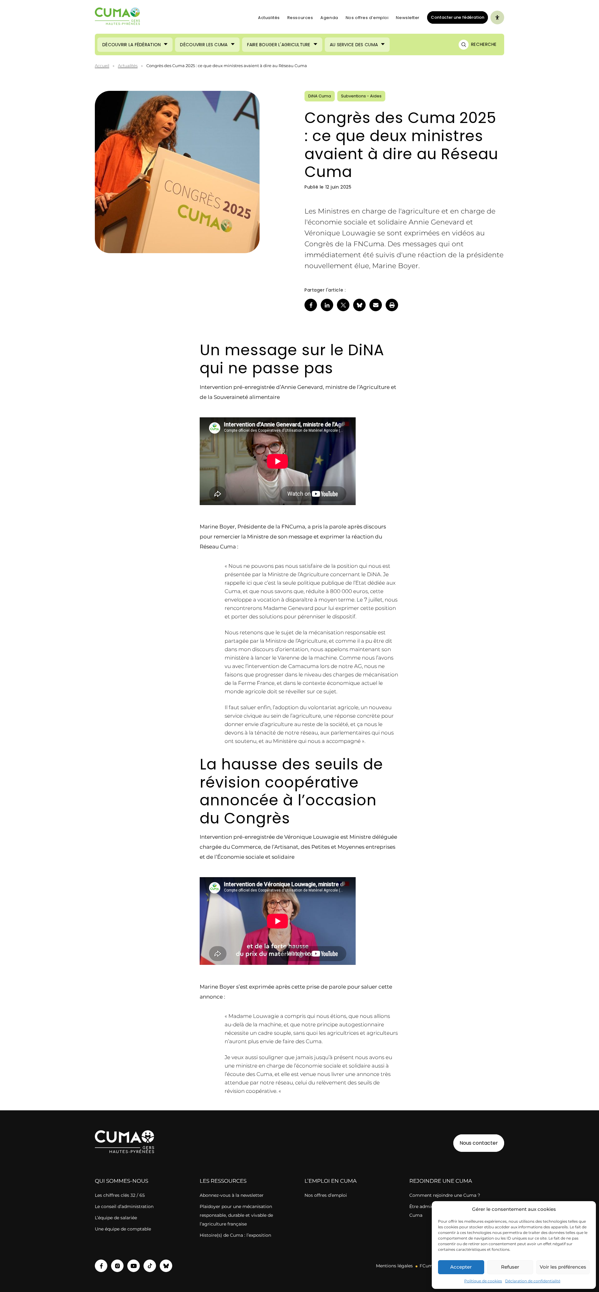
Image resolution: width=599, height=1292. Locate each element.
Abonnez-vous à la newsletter (232, 1195)
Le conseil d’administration (124, 1206)
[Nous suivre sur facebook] (101, 1266)
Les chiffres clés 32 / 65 (120, 1195)
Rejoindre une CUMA (440, 1181)
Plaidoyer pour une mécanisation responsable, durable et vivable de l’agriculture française (236, 1215)
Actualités (269, 18)
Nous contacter (479, 1143)
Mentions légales (394, 1266)
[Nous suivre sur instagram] (117, 1266)
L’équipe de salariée (116, 1218)
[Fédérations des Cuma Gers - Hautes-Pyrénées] (117, 17)
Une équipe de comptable (123, 1229)
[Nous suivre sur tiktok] (150, 1266)
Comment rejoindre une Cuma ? (444, 1195)
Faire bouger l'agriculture (278, 45)
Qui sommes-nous (121, 1181)
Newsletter (408, 18)
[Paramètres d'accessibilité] (497, 17)
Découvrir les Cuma (203, 45)
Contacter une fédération (455, 17)
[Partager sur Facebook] (310, 305)
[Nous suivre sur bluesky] (166, 1266)
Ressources (300, 18)
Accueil (102, 65)
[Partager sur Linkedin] (327, 305)
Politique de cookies (483, 1281)
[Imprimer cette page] (392, 305)
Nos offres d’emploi (367, 18)
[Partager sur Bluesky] (359, 305)
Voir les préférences (563, 1267)
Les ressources (223, 1181)
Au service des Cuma (354, 45)
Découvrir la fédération (131, 45)
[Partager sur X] (343, 305)
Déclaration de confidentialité (532, 1281)
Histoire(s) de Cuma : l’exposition (235, 1235)
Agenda (329, 18)
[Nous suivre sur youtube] (133, 1266)
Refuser (510, 1267)
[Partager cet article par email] (375, 305)
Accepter (461, 1267)
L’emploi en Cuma (330, 1181)
